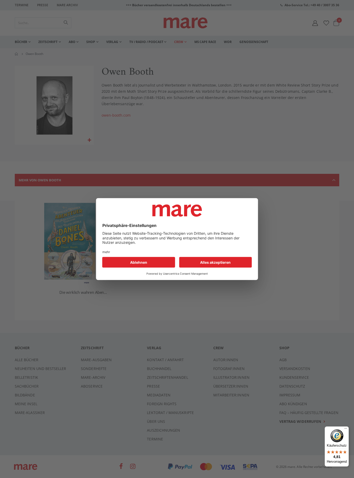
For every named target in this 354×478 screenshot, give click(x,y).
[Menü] (346, 427)
